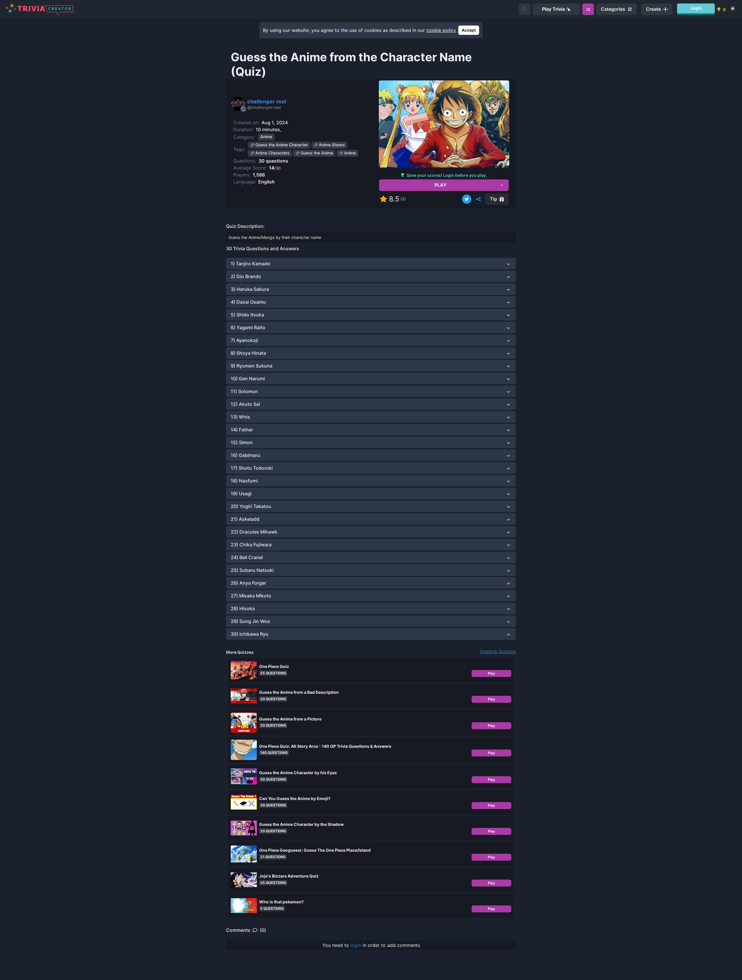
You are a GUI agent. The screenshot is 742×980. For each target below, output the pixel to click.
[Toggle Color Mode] (732, 8)
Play (491, 673)
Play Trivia (553, 9)
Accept (469, 30)
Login (696, 8)
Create (653, 9)
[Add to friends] (524, 9)
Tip (493, 199)
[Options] (478, 199)
